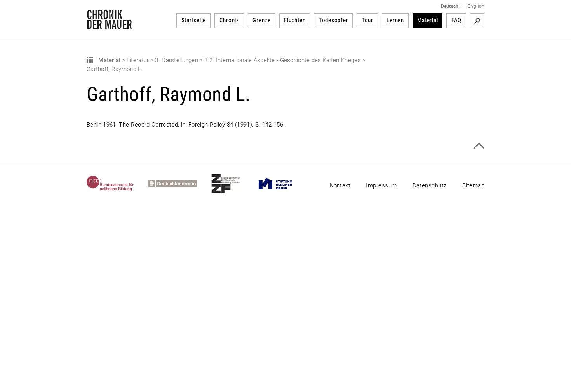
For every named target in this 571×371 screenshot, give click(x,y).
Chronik (229, 20)
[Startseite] (109, 24)
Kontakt (340, 185)
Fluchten (294, 20)
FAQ (456, 20)
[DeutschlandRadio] (179, 183)
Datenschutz (430, 185)
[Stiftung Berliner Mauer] (282, 183)
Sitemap (473, 185)
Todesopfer (333, 20)
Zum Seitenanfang (478, 145)
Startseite (193, 20)
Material (427, 20)
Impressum (381, 185)
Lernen (395, 20)
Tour (367, 20)
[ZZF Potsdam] (233, 183)
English (476, 6)
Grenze (261, 20)
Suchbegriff (477, 20)
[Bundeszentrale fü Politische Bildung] (117, 183)
